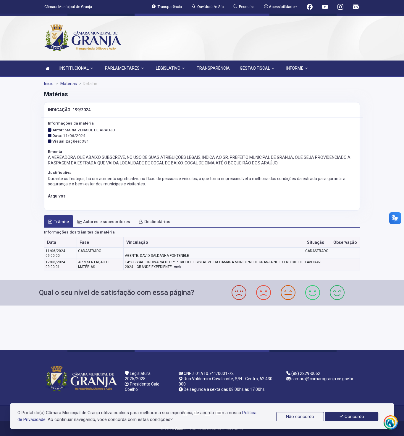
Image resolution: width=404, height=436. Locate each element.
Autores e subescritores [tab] (106, 221)
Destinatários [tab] (157, 221)
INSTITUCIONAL (74, 68)
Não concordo (300, 416)
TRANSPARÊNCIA (213, 68)
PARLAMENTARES (122, 68)
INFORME (294, 68)
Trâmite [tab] (61, 221)
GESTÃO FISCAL (255, 68)
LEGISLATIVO (168, 68)
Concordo (353, 416)
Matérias (68, 83)
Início (49, 83)
